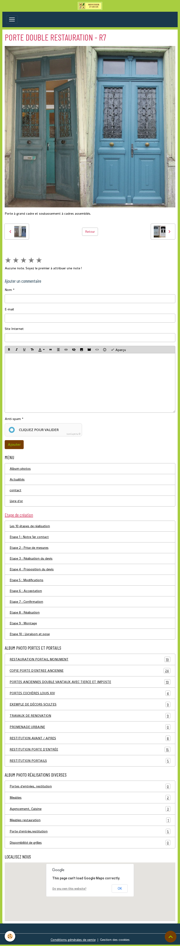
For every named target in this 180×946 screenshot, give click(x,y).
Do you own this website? (69, 888)
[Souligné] (24, 349)
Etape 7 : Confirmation (26, 601)
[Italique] (17, 349)
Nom (8, 290)
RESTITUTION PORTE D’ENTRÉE (89, 749)
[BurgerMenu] (12, 19)
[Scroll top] (170, 936)
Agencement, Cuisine (89, 809)
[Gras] (9, 349)
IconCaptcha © (73, 434)
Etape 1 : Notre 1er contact (29, 537)
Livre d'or (16, 501)
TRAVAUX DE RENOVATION (89, 715)
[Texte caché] (74, 349)
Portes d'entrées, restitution (89, 786)
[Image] (82, 349)
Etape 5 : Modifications (26, 580)
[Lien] (66, 349)
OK (120, 888)
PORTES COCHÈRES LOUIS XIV (89, 693)
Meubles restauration (89, 820)
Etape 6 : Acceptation (26, 591)
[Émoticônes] (105, 349)
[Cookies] (10, 936)
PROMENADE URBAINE (89, 727)
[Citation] (51, 349)
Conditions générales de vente (73, 940)
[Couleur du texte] (41, 349)
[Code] (97, 349)
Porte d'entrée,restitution (89, 831)
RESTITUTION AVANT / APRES (89, 738)
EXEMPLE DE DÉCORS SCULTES (89, 704)
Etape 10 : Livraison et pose (30, 634)
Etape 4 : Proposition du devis (32, 569)
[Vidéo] (89, 349)
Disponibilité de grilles (89, 842)
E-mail (9, 309)
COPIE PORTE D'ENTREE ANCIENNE (89, 670)
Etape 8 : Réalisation (25, 612)
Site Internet (14, 329)
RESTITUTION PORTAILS (89, 761)
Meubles (89, 797)
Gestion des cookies (115, 940)
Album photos (20, 468)
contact (15, 490)
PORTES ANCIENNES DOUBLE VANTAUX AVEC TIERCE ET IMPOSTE (89, 682)
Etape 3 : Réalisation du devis (31, 558)
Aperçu (120, 350)
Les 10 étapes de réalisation (30, 526)
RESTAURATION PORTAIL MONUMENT (89, 659)
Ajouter (14, 444)
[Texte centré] (58, 349)
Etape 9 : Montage (23, 623)
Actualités (17, 479)
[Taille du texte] (32, 349)
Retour (90, 231)
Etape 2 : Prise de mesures (29, 547)
